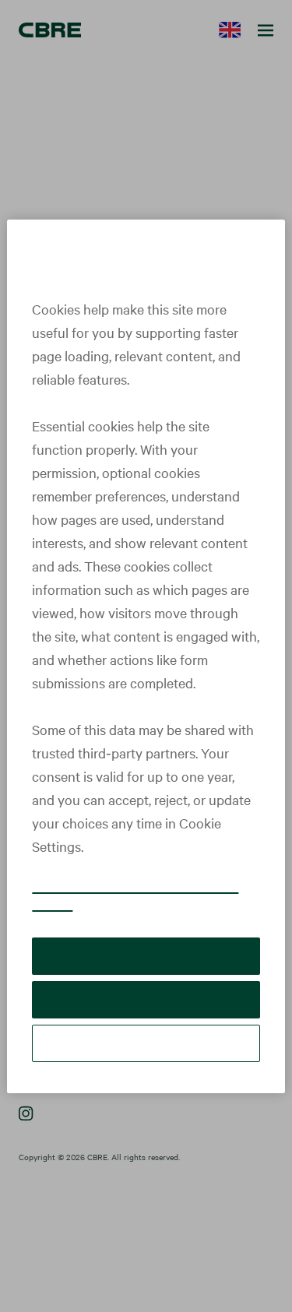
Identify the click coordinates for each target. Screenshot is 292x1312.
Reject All (146, 999)
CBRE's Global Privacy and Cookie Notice (135, 895)
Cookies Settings (146, 1043)
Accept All (145, 956)
